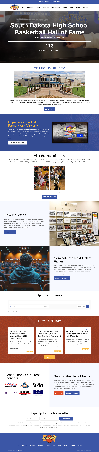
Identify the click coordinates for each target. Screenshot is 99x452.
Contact (85, 7)
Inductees (30, 7)
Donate (78, 7)
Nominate (46, 7)
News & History (55, 7)
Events (65, 7)
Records (38, 7)
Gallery (71, 7)
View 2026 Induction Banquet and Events (49, 1)
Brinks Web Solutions (86, 450)
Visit (23, 7)
